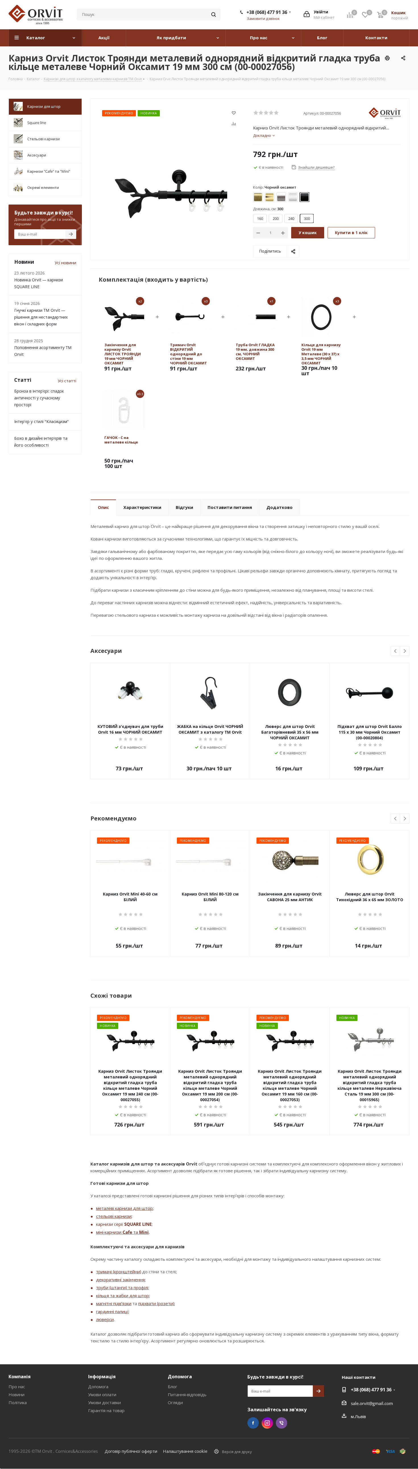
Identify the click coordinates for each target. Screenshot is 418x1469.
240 (291, 218)
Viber (281, 1423)
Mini (144, 1232)
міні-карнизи (109, 1232)
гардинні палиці (112, 1311)
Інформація (102, 1376)
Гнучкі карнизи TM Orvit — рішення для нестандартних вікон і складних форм (41, 317)
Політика (18, 1402)
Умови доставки (104, 1402)
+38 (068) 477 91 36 (267, 12)
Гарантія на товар (106, 1410)
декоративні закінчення (120, 1279)
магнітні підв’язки (113, 1303)
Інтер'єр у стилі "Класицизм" (41, 421)
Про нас (17, 1386)
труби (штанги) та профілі (122, 1287)
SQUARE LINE (138, 1224)
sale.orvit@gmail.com (372, 1403)
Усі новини (65, 262)
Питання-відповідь (187, 1394)
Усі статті (67, 380)
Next (404, 651)
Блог (172, 1386)
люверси (105, 1319)
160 (260, 218)
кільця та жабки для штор (122, 1295)
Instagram (267, 1423)
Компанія (20, 1376)
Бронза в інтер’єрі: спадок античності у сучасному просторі (39, 397)
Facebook (253, 1423)
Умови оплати (102, 1394)
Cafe (127, 1232)
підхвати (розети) (156, 1303)
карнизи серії (110, 1224)
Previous (395, 651)
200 (276, 218)
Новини (16, 1394)
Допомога (98, 1386)
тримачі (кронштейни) (118, 1271)
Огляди (175, 1402)
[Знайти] (213, 14)
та (135, 1232)
